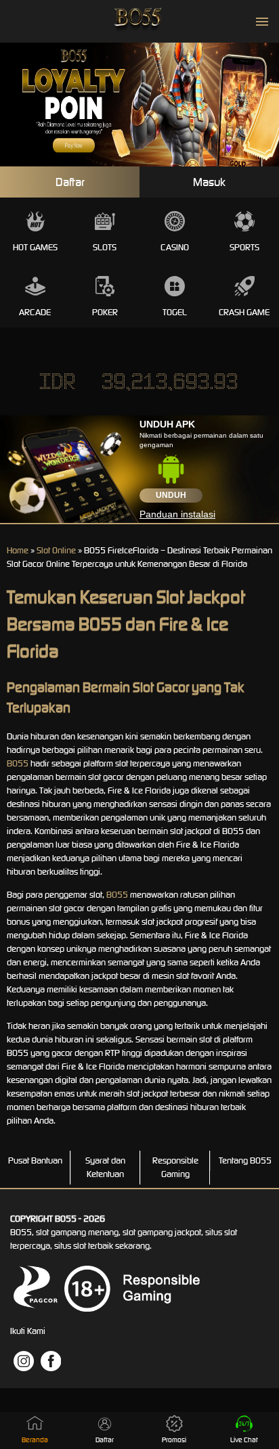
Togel (175, 312)
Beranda (35, 1439)
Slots (104, 247)
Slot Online (56, 550)
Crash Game (244, 312)
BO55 (17, 763)
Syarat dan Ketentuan (105, 1167)
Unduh (171, 495)
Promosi (174, 1439)
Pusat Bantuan (35, 1160)
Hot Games (35, 247)
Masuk (209, 182)
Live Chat (244, 1439)
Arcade (35, 312)
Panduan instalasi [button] (177, 514)
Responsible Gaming (175, 1167)
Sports (244, 247)
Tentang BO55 (245, 1160)
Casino (174, 247)
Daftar (70, 182)
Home (17, 550)
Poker (105, 312)
